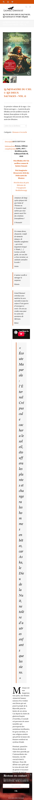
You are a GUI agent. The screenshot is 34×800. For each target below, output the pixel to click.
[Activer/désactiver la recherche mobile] (26, 7)
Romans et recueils (20, 132)
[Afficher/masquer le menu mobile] (30, 7)
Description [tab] (9, 141)
